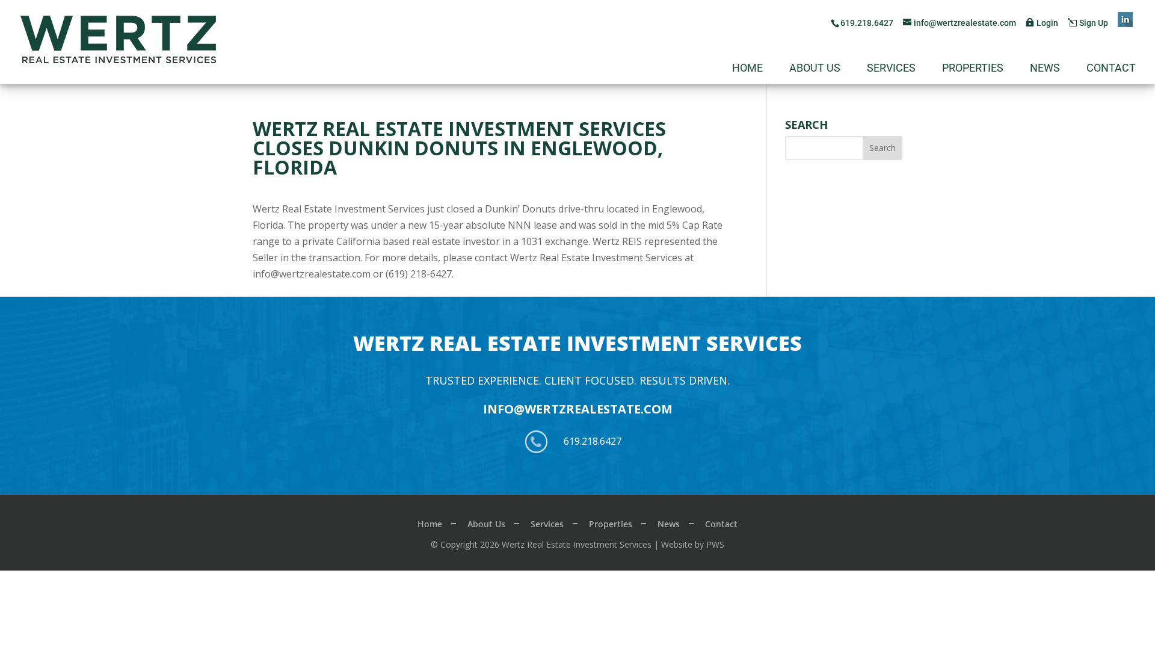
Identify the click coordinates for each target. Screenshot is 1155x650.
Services (891, 69)
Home (747, 69)
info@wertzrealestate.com (578, 409)
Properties (972, 69)
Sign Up (1093, 23)
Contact (1111, 69)
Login (1047, 23)
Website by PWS (692, 544)
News (1045, 69)
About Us (814, 69)
